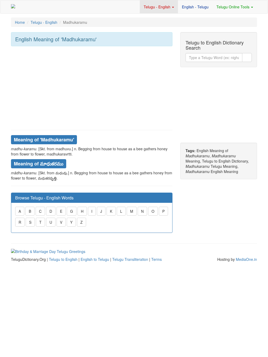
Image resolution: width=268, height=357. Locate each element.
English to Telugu (95, 259)
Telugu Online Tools (233, 6)
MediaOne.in (246, 259)
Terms (156, 259)
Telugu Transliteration (130, 259)
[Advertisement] (91, 88)
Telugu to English (63, 259)
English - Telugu (195, 6)
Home (20, 22)
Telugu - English (157, 6)
